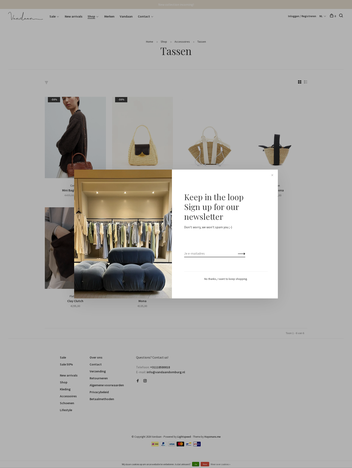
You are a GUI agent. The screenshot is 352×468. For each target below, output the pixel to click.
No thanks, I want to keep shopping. (226, 279)
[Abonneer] (240, 253)
